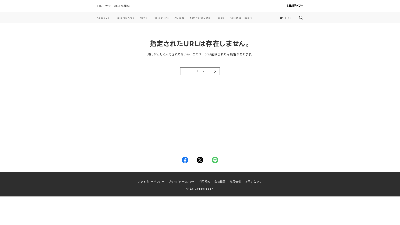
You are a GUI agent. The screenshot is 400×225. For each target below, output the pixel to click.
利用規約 (204, 182)
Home (200, 71)
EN (289, 18)
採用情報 (235, 182)
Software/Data (200, 18)
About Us (103, 18)
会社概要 (220, 182)
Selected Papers (241, 18)
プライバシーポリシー (151, 182)
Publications (161, 18)
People (220, 18)
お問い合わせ (253, 182)
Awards (179, 18)
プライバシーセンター (182, 182)
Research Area (124, 18)
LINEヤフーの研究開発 (113, 6)
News (143, 18)
